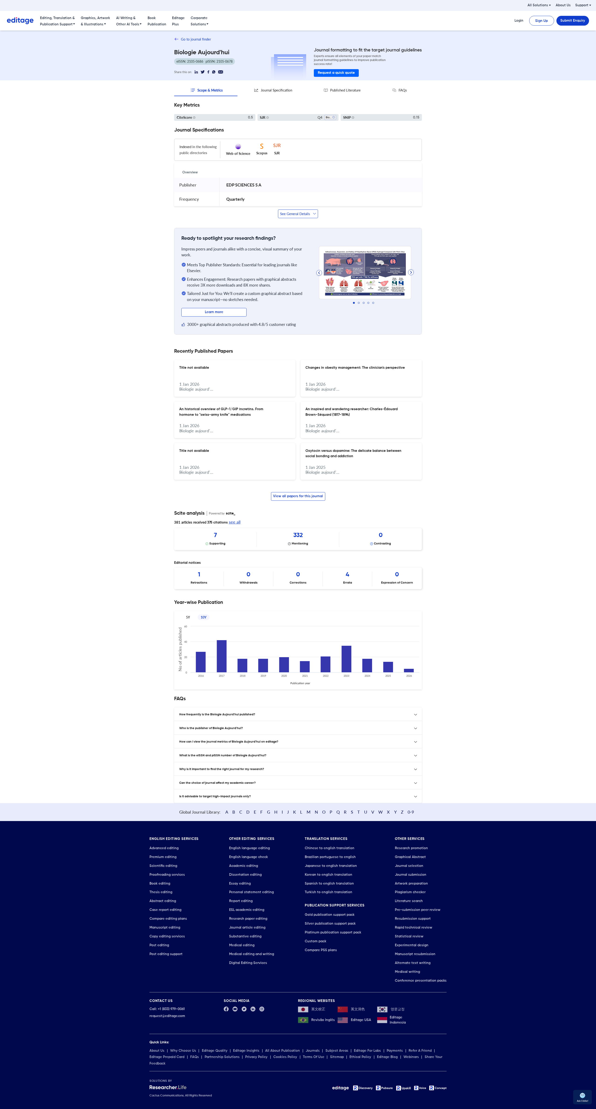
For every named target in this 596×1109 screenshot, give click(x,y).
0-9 (411, 812)
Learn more (214, 312)
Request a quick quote (336, 72)
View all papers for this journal (298, 496)
